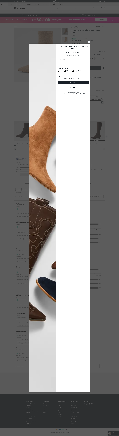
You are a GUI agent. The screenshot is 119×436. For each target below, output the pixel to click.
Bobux (61, 71)
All (60, 78)
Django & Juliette (78, 71)
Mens (72, 78)
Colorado (68, 71)
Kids (78, 78)
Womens (66, 78)
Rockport (62, 73)
